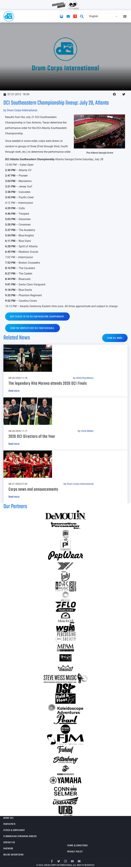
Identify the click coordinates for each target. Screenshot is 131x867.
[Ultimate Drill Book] (65, 811)
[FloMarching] (65, 607)
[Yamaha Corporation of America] (65, 780)
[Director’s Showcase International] (65, 688)
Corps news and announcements (33, 489)
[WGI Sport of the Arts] (65, 627)
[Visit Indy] (65, 576)
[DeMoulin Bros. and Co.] (65, 515)
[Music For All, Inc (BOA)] (65, 617)
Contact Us (9, 843)
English (93, 16)
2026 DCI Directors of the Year (32, 436)
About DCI (8, 818)
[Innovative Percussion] (65, 525)
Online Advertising (13, 855)
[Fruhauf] (65, 750)
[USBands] (65, 801)
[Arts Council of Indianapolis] (65, 596)
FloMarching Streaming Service (20, 836)
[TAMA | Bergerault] (65, 729)
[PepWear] (65, 556)
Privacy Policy (75, 852)
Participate (9, 824)
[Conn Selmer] (65, 790)
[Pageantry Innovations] (65, 545)
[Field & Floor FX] (65, 699)
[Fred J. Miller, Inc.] (65, 739)
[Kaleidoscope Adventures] (65, 709)
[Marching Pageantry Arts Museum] (65, 648)
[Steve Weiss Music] (65, 678)
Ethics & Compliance (14, 830)
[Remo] (65, 668)
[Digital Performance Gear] (65, 658)
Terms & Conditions (77, 846)
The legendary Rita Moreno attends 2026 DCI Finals (48, 383)
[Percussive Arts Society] (65, 637)
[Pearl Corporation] (65, 719)
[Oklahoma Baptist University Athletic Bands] (65, 535)
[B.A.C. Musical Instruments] (65, 586)
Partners (8, 849)
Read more (14, 391)
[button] (125, 16)
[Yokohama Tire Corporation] (65, 566)
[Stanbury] (65, 760)
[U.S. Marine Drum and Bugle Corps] (65, 770)
